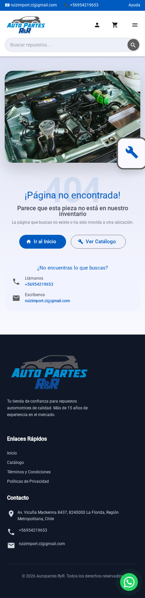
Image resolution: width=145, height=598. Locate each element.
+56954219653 (39, 284)
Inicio (12, 453)
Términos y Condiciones (29, 472)
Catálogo (15, 462)
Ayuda (134, 5)
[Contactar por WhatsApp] (129, 582)
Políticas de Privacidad (28, 481)
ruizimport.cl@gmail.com (47, 300)
